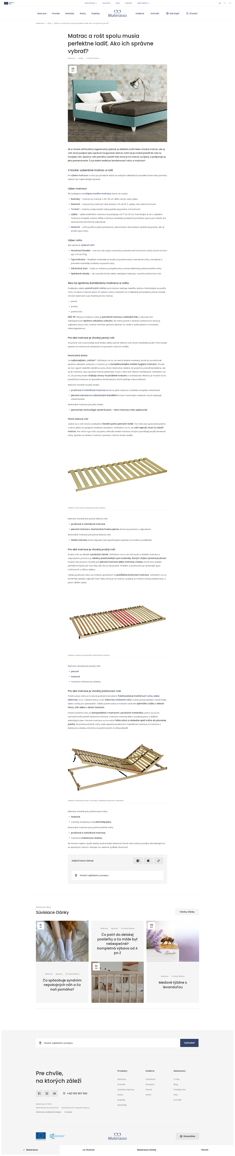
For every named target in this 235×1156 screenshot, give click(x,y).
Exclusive (150, 1084)
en (230, 3)
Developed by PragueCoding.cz (75, 1107)
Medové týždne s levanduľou (173, 984)
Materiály (122, 1105)
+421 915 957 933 (77, 1093)
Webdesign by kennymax (47, 1107)
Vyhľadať (189, 1042)
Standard (150, 1079)
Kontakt (128, 3)
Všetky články (187, 911)
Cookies (68, 1112)
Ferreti (149, 1089)
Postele (56, 13)
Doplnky (95, 13)
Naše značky (142, 3)
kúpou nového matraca (98, 193)
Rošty (83, 13)
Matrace (41, 13)
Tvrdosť (75, 209)
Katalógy (106, 3)
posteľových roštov (95, 288)
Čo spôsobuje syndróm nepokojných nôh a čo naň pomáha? (62, 985)
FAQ (176, 1094)
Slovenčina (189, 1136)
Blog (118, 3)
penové (75, 671)
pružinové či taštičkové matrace (88, 390)
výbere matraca (79, 175)
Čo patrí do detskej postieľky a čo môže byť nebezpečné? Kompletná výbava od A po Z (117, 943)
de (225, 3)
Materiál (75, 227)
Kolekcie (140, 13)
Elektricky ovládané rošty (118, 699)
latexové (75, 676)
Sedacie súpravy (126, 1089)
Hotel (148, 1094)
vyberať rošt (87, 245)
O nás (177, 1079)
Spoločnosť (90, 3)
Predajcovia (179, 1089)
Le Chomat (89, 1149)
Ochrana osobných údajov (48, 1112)
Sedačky (69, 13)
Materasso (40, 23)
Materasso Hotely (146, 1149)
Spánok (59, 974)
